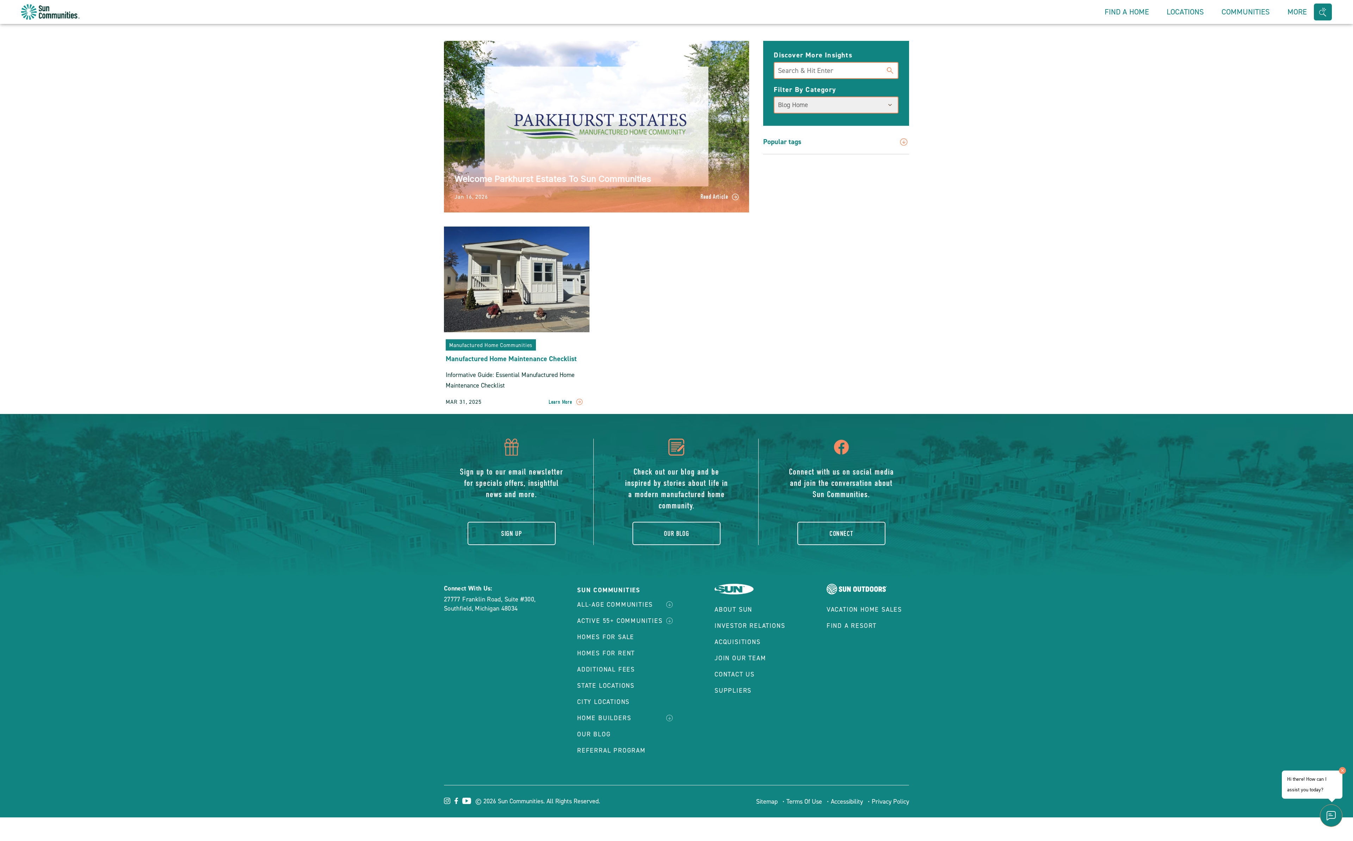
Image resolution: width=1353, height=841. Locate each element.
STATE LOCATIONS (606, 685)
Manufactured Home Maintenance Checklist (511, 359)
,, (490, 604)
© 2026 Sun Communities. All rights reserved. (537, 801)
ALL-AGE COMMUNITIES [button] (615, 604)
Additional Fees (606, 669)
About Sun (733, 609)
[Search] (890, 69)
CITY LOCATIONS (603, 702)
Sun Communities (608, 590)
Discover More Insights (813, 54)
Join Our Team (740, 658)
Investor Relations (750, 626)
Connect (841, 534)
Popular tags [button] (782, 141)
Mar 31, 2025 (464, 402)
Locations (1185, 12)
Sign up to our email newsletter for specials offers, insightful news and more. (511, 483)
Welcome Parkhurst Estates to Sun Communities (553, 179)
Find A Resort (852, 626)
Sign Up (511, 534)
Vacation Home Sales (864, 609)
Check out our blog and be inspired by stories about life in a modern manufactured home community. (676, 489)
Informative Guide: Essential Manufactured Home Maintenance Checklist (510, 380)
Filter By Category (805, 89)
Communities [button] (1246, 12)
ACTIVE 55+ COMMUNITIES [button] (620, 621)
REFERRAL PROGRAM (611, 750)
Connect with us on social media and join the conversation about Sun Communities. (841, 483)
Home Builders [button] (604, 718)
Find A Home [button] (1127, 12)
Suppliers (733, 690)
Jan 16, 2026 (471, 196)
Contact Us (735, 674)
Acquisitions (738, 642)
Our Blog (676, 534)
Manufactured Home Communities (490, 345)
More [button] (1297, 12)
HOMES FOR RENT (606, 653)
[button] (1323, 12)
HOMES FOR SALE (605, 637)
